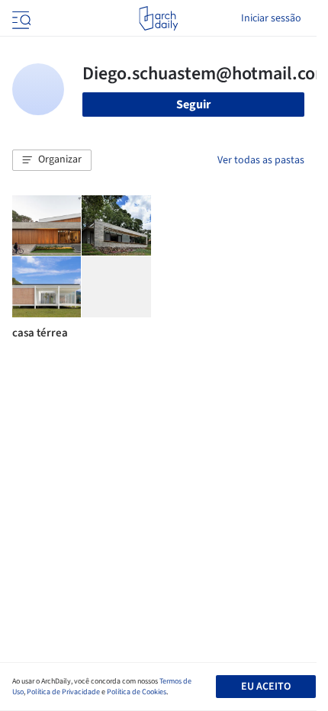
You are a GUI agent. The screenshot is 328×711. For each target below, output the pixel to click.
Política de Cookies (136, 692)
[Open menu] (20, 18)
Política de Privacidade (63, 692)
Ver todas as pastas (260, 160)
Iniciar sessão (271, 18)
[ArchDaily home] (158, 18)
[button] (52, 160)
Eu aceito (266, 686)
